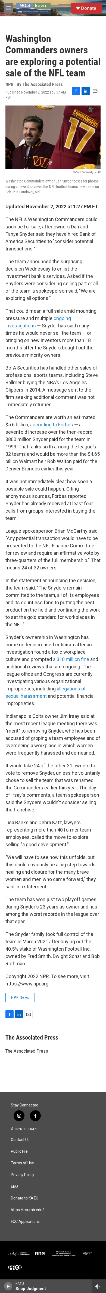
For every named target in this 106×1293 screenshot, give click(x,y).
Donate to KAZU (24, 1198)
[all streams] (99, 1286)
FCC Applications (25, 1222)
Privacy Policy (22, 1175)
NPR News (20, 997)
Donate (88, 8)
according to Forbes (51, 424)
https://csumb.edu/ (27, 1210)
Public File (19, 1151)
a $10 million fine (71, 659)
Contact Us (20, 1140)
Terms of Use (22, 1163)
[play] (8, 1286)
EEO (14, 1187)
